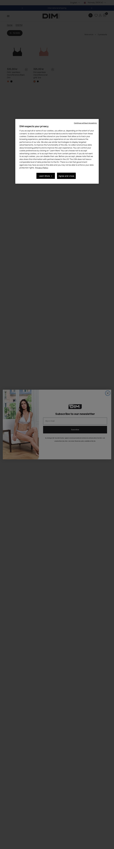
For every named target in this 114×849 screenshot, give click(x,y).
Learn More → (45, 175)
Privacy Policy (41, 167)
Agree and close (66, 175)
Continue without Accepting (85, 123)
